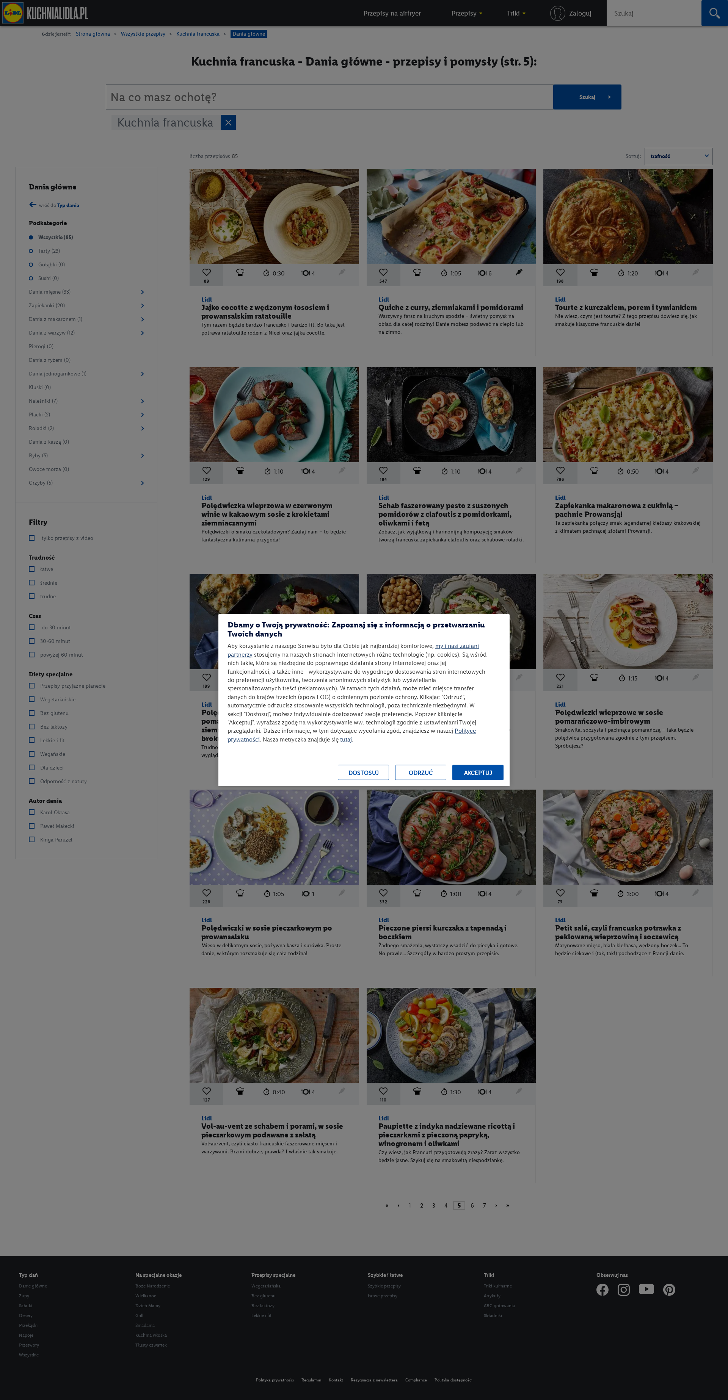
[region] (364, 700)
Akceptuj (478, 772)
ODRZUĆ (421, 772)
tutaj (346, 739)
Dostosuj (363, 772)
